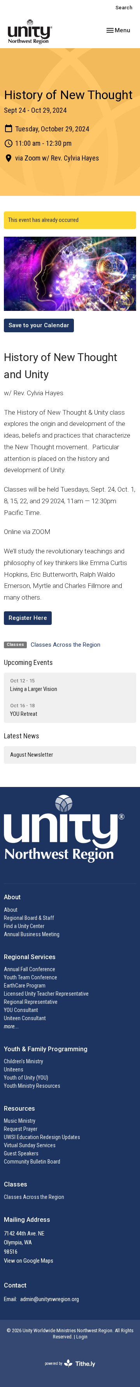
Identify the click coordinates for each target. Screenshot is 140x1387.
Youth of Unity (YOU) (26, 1078)
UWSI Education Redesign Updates (42, 1137)
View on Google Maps (28, 1260)
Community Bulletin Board (32, 1161)
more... (11, 1026)
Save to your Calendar (39, 325)
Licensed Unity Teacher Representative (46, 994)
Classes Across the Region (65, 644)
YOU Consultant (21, 1010)
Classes (15, 1184)
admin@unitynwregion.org (49, 1299)
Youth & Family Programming (46, 1049)
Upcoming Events (28, 662)
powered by (65, 1370)
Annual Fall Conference (29, 969)
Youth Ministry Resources (32, 1086)
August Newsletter (31, 754)
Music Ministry (19, 1121)
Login (82, 1337)
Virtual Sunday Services (30, 1145)
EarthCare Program (25, 985)
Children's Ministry (23, 1061)
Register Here (28, 617)
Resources (19, 1108)
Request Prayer (20, 1129)
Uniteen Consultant (25, 1018)
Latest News (21, 736)
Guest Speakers (21, 1153)
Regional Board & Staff (29, 918)
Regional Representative (31, 1002)
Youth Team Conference (30, 977)
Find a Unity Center (24, 926)
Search (124, 7)
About (11, 910)
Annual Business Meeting (32, 934)
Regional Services (30, 957)
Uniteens (13, 1069)
